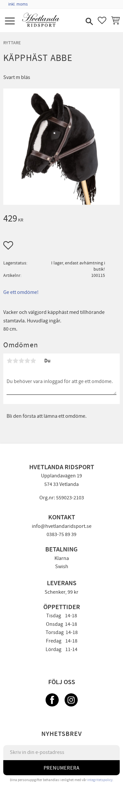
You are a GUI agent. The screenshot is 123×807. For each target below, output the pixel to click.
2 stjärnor (15, 361)
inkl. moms (18, 4)
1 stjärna (9, 361)
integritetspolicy (100, 780)
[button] (10, 21)
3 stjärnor (21, 361)
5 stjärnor (33, 361)
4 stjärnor (27, 361)
